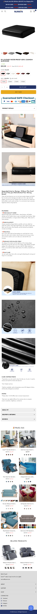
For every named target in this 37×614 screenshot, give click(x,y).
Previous (2, 31)
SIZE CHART (14, 78)
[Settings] (30, 11)
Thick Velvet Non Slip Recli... (9, 477)
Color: (5, 70)
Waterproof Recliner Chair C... (10, 562)
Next (35, 31)
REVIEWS (5, 419)
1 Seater (3, 81)
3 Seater (16, 81)
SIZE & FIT (5, 410)
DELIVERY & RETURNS (8, 414)
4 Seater (23, 81)
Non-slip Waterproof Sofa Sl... (9, 504)
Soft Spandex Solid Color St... (27, 504)
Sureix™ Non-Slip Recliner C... (9, 450)
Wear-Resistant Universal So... (9, 531)
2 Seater (10, 81)
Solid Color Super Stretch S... (27, 450)
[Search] (5, 11)
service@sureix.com (5, 579)
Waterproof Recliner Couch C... (27, 562)
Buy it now (18, 92)
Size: (9, 78)
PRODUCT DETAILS (8, 108)
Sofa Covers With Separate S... (28, 531)
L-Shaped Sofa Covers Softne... (27, 477)
